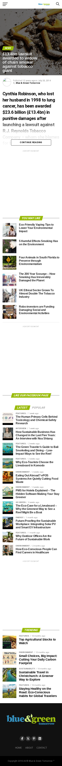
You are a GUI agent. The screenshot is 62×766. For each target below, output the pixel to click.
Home (18, 747)
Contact (42, 747)
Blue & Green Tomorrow (28, 83)
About (29, 747)
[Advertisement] (31, 184)
